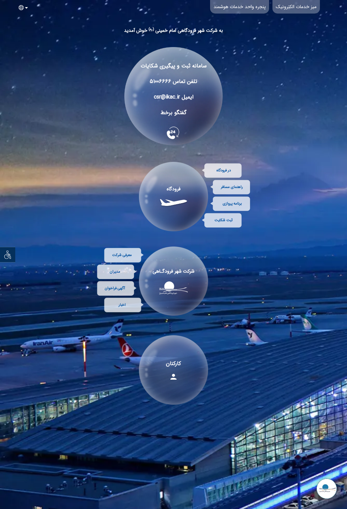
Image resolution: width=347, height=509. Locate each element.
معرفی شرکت (122, 255)
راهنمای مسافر (232, 187)
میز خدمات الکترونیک (296, 6)
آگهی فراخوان (115, 288)
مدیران (115, 272)
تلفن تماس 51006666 (173, 81)
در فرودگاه (224, 170)
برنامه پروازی (232, 204)
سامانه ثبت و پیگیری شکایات (174, 66)
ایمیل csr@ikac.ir (173, 97)
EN (22, 34)
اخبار (122, 305)
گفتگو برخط (173, 112)
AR (22, 19)
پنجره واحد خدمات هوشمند (239, 6)
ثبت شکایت (223, 220)
